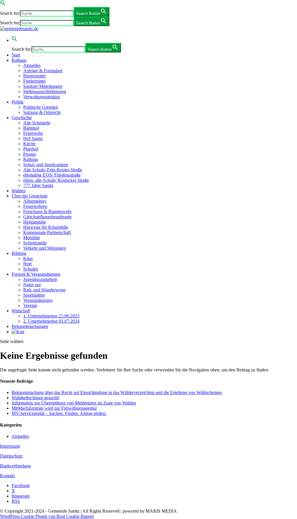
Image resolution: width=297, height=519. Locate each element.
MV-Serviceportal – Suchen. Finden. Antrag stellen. (59, 413)
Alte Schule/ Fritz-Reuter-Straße (52, 169)
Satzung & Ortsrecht (42, 112)
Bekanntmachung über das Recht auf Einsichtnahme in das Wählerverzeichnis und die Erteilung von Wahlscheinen (117, 392)
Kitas (28, 258)
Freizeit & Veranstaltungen (36, 274)
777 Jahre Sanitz (38, 185)
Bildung (19, 253)
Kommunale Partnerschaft (47, 232)
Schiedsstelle (35, 242)
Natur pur (32, 284)
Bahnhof (31, 128)
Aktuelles (32, 65)
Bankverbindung (15, 465)
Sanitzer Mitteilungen (42, 86)
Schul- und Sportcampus (45, 164)
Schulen (30, 268)
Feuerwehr (33, 133)
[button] (3, 4)
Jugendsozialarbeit (40, 279)
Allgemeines (34, 201)
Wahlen (19, 190)
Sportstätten (34, 295)
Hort (27, 263)
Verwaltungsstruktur (41, 96)
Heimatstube (34, 221)
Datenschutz (11, 455)
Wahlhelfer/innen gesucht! (35, 397)
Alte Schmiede (36, 122)
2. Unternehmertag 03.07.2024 (51, 321)
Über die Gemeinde (30, 195)
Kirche (29, 143)
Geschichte (22, 117)
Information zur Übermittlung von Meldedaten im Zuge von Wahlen (74, 402)
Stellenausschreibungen (44, 91)
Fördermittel (34, 81)
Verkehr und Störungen (44, 248)
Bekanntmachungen (30, 326)
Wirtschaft (21, 310)
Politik (17, 101)
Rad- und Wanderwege (44, 289)
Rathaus (19, 60)
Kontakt (7, 475)
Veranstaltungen (37, 300)
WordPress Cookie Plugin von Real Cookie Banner (47, 516)
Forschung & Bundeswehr (47, 211)
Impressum (10, 446)
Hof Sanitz (33, 138)
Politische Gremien (40, 107)
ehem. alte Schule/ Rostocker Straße (56, 180)
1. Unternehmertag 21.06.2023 (51, 315)
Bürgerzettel (34, 75)
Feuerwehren (35, 206)
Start (16, 54)
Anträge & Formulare (43, 70)
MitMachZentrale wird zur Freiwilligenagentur (54, 408)
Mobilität (31, 237)
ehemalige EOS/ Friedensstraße (52, 175)
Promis (29, 154)
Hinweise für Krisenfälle (45, 227)
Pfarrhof (30, 148)
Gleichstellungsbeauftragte (47, 216)
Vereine (30, 305)
